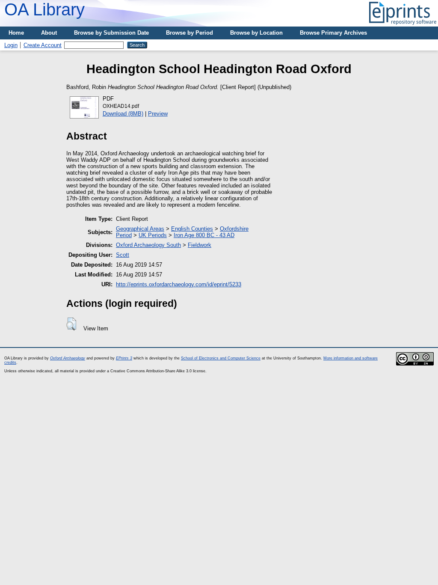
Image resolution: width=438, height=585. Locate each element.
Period (124, 235)
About (49, 33)
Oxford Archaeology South (148, 245)
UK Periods (153, 235)
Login (11, 45)
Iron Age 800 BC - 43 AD (204, 235)
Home (16, 33)
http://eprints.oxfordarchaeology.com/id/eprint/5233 (178, 284)
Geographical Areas (140, 229)
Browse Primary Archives (333, 33)
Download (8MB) (123, 113)
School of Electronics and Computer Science (220, 358)
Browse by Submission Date (111, 33)
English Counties (192, 229)
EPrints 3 (124, 358)
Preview (158, 113)
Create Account (43, 45)
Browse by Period (189, 33)
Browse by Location (256, 33)
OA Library (44, 9)
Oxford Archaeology (67, 358)
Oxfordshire (234, 229)
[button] (71, 324)
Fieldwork (199, 245)
